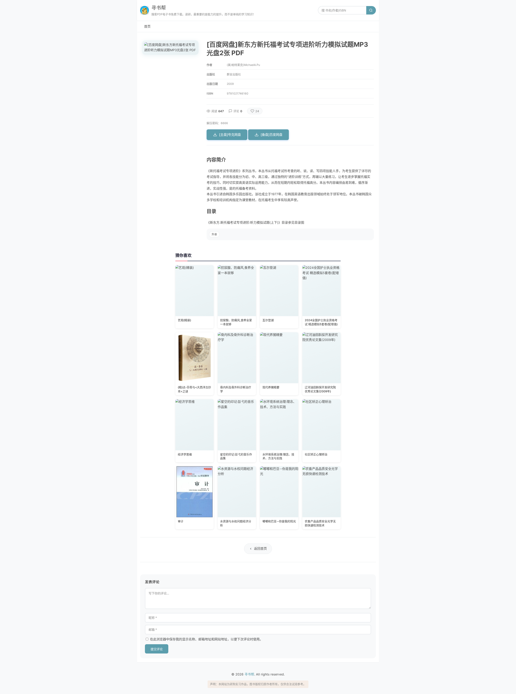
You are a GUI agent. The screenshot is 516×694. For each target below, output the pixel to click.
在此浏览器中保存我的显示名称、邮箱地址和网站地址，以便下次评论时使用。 (206, 639)
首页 (147, 26)
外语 (214, 234)
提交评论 (157, 649)
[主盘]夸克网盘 (230, 135)
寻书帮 (158, 8)
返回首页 (260, 548)
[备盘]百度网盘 (271, 135)
